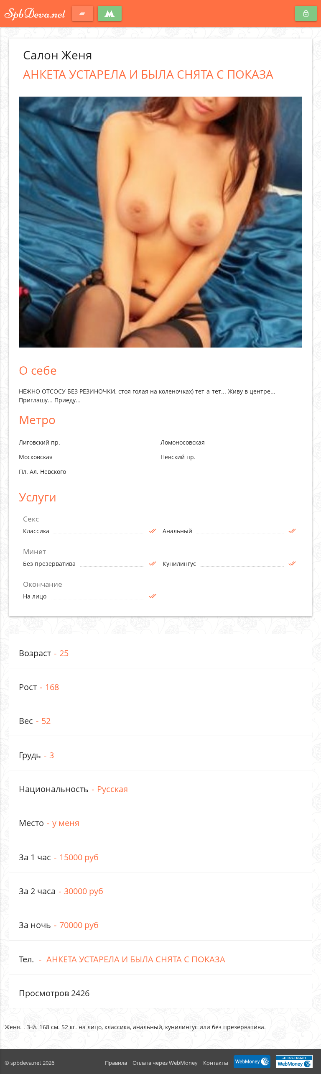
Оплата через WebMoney (165, 1062)
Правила (116, 1062)
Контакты (215, 1062)
